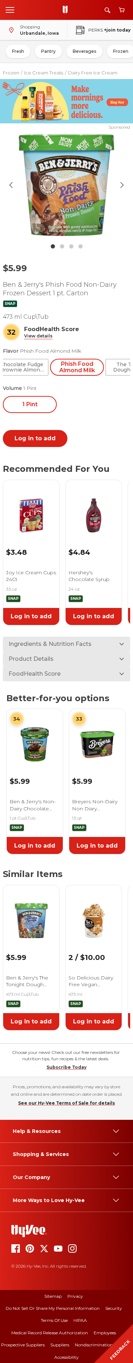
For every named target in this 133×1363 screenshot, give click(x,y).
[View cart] (121, 10)
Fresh (18, 51)
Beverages (84, 51)
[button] (38, 336)
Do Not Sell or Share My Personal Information (53, 1308)
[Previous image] (11, 185)
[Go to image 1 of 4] (52, 246)
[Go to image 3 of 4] (71, 246)
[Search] (107, 10)
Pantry (48, 51)
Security (113, 1308)
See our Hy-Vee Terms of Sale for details (66, 1103)
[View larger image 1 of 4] (66, 185)
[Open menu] (10, 9)
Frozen (11, 73)
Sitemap (53, 1296)
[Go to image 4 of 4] (80, 246)
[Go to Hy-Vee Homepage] (67, 10)
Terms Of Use (54, 1320)
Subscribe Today (66, 1067)
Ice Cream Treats (43, 73)
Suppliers (59, 1344)
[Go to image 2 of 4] (62, 246)
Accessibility (66, 1357)
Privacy (75, 1296)
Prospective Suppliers (23, 1344)
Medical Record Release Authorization (49, 1332)
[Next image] (122, 185)
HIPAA (80, 1320)
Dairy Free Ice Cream (92, 73)
